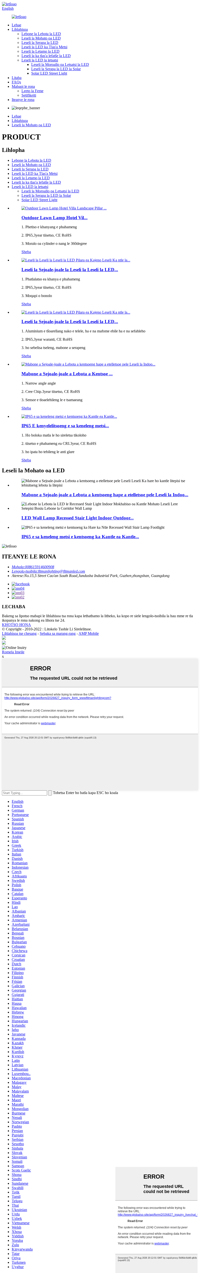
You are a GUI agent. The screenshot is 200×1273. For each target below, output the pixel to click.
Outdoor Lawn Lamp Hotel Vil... (54, 217)
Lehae (16, 25)
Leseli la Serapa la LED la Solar (56, 69)
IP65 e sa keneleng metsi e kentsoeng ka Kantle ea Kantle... (80, 536)
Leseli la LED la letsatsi (39, 60)
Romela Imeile (13, 652)
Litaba (16, 78)
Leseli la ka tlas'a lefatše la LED (46, 56)
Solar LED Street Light (49, 73)
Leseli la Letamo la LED (40, 51)
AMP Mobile (89, 633)
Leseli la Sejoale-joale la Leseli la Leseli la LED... (69, 269)
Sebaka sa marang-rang (58, 633)
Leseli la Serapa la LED (39, 42)
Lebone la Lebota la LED (41, 34)
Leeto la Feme (32, 91)
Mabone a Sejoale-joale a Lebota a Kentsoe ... (67, 373)
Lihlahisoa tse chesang (19, 633)
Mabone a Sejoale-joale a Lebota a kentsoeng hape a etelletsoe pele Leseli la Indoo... (104, 494)
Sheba (26, 252)
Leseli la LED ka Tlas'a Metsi (44, 47)
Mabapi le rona (23, 86)
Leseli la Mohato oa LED (41, 38)
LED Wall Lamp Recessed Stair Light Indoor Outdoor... (77, 517)
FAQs (16, 82)
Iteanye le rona (23, 100)
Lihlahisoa (20, 29)
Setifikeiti (28, 95)
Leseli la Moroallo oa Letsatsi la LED (60, 64)
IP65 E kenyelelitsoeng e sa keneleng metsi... (65, 425)
